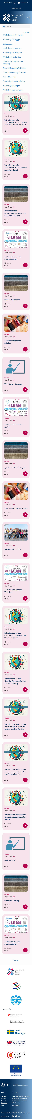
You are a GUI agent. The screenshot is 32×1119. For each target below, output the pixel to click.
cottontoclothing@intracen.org (20, 1096)
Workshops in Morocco (12, 52)
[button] (16, 8)
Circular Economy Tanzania (14, 72)
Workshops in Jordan (12, 57)
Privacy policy (5, 1116)
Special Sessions (10, 77)
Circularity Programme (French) (13, 62)
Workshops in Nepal (11, 85)
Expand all (26, 32)
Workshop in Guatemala (13, 90)
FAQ (2, 1105)
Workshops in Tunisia (12, 48)
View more (16, 960)
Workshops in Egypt (11, 39)
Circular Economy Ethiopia (14, 68)
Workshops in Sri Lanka (13, 35)
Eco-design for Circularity (14, 81)
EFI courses (8, 44)
